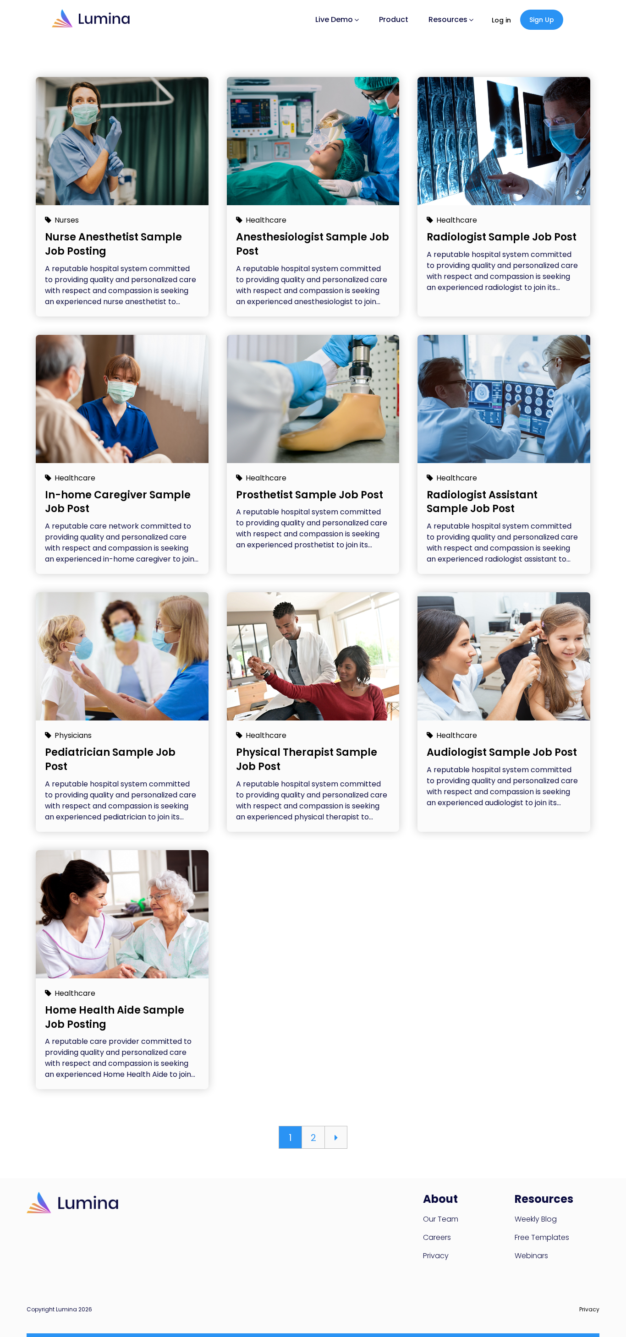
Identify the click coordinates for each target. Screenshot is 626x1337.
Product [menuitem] (393, 19)
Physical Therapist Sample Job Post (306, 759)
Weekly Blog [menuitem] (536, 1219)
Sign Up (541, 19)
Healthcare (266, 220)
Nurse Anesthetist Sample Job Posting (113, 244)
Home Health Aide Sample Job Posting (114, 1017)
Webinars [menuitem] (531, 1255)
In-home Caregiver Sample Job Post (118, 502)
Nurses (67, 220)
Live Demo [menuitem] (334, 19)
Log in (501, 20)
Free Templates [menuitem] (542, 1237)
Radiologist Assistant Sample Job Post (482, 502)
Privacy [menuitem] (436, 1255)
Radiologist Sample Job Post (502, 237)
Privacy (589, 1309)
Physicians (73, 735)
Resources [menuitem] (447, 19)
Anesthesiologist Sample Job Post (312, 244)
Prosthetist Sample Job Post (309, 495)
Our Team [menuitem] (440, 1219)
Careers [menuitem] (437, 1237)
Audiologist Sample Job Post (502, 752)
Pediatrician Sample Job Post (110, 759)
